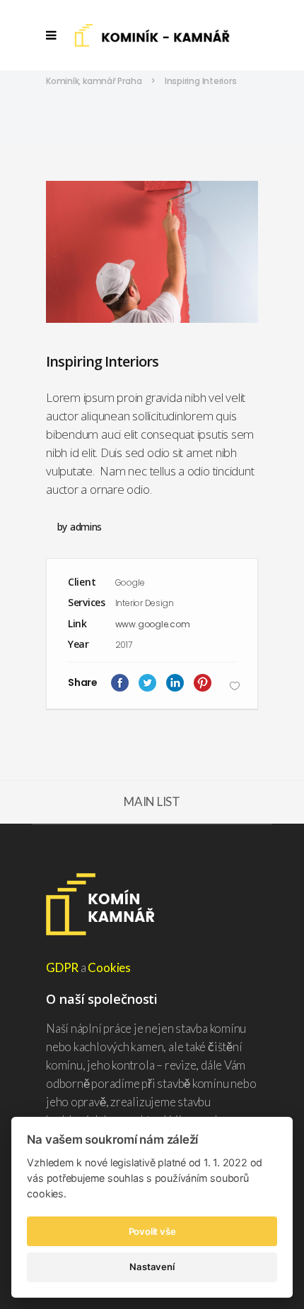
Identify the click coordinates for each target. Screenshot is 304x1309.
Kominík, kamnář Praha (93, 81)
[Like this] (235, 685)
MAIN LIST (152, 801)
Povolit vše (152, 1231)
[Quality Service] (152, 252)
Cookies (109, 967)
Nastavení (151, 1266)
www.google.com (152, 624)
